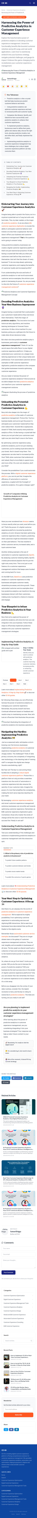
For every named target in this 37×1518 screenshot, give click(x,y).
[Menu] (33, 3)
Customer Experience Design (10, 1504)
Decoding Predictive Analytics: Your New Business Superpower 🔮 (19, 172)
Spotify (31, 555)
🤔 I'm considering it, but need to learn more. (18, 1052)
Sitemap (23, 1514)
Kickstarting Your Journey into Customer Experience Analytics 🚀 (19, 167)
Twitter (7, 1078)
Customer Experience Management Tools (14, 1485)
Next (24, 684)
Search (4, 1477)
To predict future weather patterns (16, 860)
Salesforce (18, 577)
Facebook (18, 1078)
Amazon (26, 521)
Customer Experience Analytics (16, 10)
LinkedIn (29, 1078)
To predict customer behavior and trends (18, 866)
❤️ (8, 86)
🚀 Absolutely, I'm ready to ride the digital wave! (17, 1044)
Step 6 (18, 684)
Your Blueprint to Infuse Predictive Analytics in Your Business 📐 (17, 183)
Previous (5, 680)
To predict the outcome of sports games (18, 877)
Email (6, 1082)
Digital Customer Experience (10, 1483)
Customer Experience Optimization (12, 1480)
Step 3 (27, 680)
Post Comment (8, 1272)
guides (10, 695)
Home (3, 10)
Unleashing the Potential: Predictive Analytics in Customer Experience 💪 (18, 178)
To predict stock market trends (14, 871)
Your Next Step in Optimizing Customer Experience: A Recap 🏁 (19, 193)
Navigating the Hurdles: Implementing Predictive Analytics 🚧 (18, 188)
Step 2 (20, 680)
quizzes (21, 892)
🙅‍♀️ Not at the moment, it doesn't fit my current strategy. (18, 1060)
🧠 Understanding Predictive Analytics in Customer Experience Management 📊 (18, 889)
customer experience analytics (22, 800)
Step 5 (11, 684)
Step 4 (4, 684)
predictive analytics (10, 223)
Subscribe (18, 1415)
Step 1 (13, 680)
